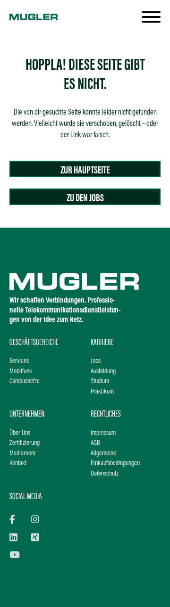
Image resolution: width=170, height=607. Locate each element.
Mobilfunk (20, 371)
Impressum (103, 433)
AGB (95, 443)
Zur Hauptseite (85, 170)
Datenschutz (105, 473)
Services (19, 361)
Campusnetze (24, 381)
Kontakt (17, 463)
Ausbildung (103, 371)
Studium (100, 381)
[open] (151, 17)
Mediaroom (22, 453)
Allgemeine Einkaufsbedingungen (115, 459)
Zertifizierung (24, 443)
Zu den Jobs (85, 198)
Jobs (96, 361)
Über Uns (19, 433)
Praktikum (102, 391)
